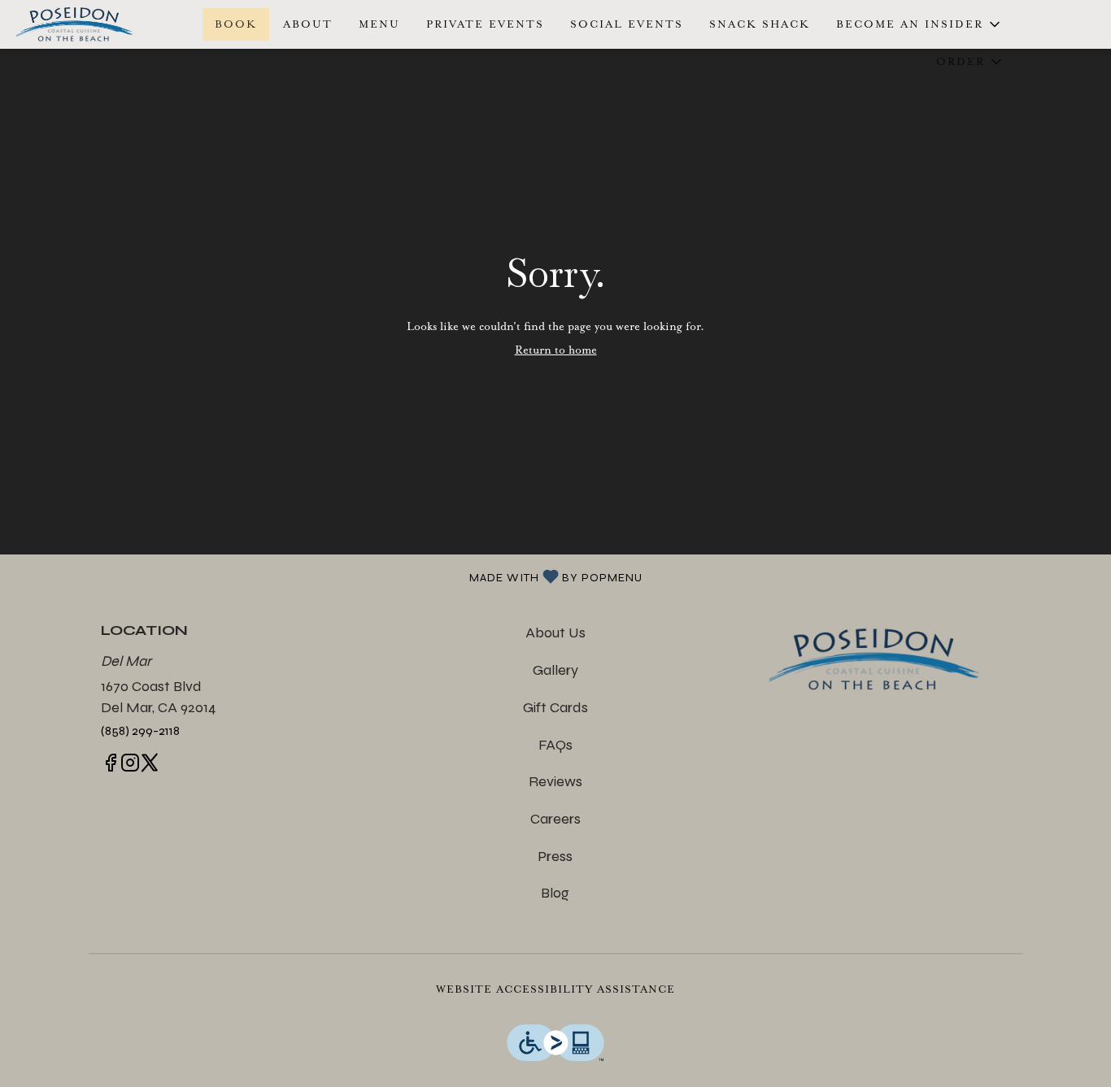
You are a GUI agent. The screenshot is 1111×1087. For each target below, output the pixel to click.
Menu (379, 24)
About (308, 24)
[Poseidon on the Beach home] (86, 24)
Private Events (485, 24)
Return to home (556, 349)
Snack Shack (759, 24)
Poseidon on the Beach (875, 659)
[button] (919, 24)
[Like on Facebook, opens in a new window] (110, 766)
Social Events (626, 24)
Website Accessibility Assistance (555, 989)
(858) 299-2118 (140, 730)
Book (236, 24)
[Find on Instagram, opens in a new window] (130, 766)
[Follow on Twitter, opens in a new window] (149, 766)
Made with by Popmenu (327, 575)
